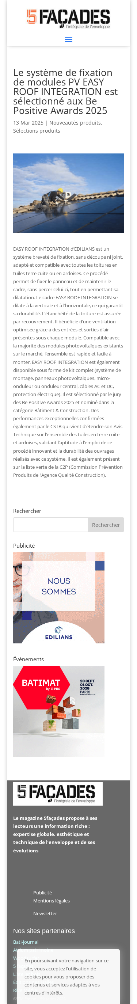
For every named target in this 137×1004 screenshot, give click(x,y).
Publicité (42, 892)
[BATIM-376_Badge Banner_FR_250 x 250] (58, 755)
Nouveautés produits (75, 122)
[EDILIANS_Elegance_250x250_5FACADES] (58, 641)
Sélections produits (36, 130)
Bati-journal (25, 942)
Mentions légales (51, 900)
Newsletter (45, 913)
